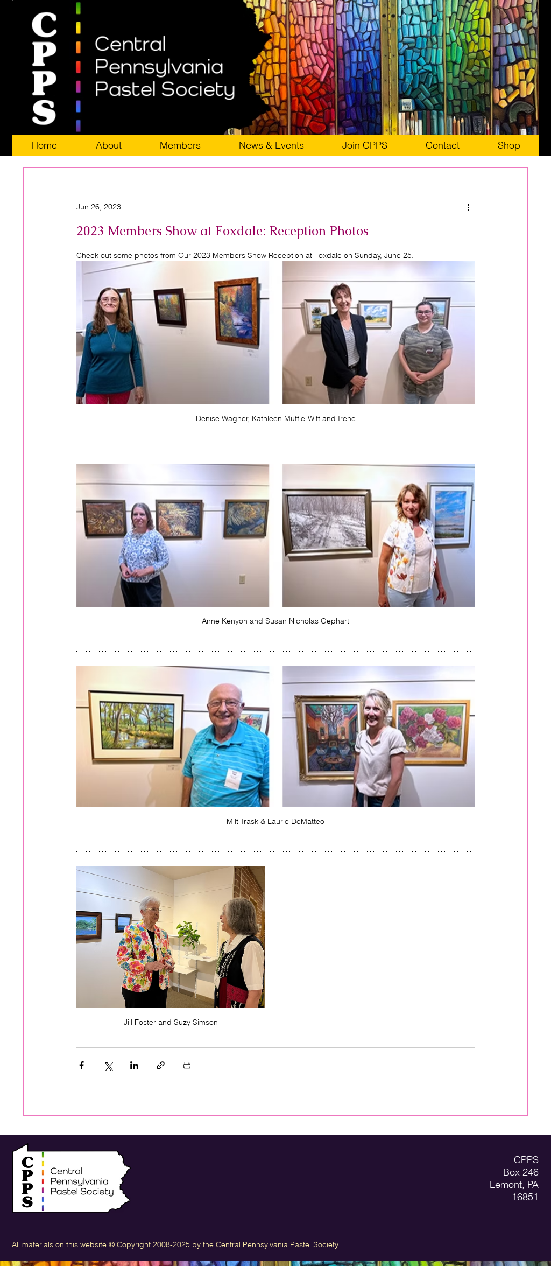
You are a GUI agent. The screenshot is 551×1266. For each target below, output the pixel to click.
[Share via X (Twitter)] (108, 1065)
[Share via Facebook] (81, 1065)
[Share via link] (161, 1065)
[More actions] (468, 206)
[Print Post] (187, 1065)
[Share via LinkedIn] (134, 1065)
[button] (364, 145)
